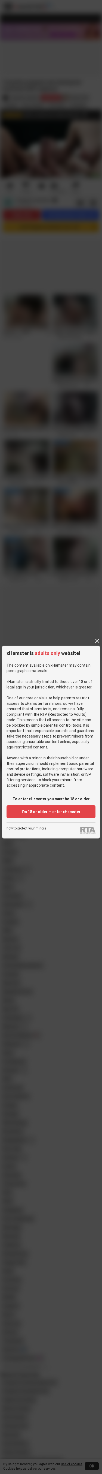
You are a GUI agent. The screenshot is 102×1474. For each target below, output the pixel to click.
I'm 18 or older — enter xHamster (51, 812)
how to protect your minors (26, 828)
